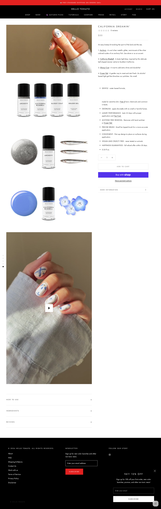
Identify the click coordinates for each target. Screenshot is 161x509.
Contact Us (12, 466)
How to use (12, 400)
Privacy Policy (13, 478)
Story (124, 15)
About (10, 453)
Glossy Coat (104, 67)
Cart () (150, 9)
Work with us (13, 470)
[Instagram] (110, 454)
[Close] (155, 471)
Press (101, 15)
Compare (88, 15)
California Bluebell (107, 59)
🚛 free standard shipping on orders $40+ (80, 3)
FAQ (134, 15)
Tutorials (74, 15)
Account (128, 9)
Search (139, 9)
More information (109, 190)
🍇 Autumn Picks (55, 15)
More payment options (123, 180)
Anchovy (103, 50)
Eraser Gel (104, 73)
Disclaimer (12, 482)
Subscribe (133, 499)
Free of (122, 101)
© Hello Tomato (17, 502)
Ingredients (12, 411)
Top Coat (117, 116)
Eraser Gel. (108, 123)
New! (38, 15)
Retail (113, 15)
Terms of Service (14, 474)
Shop (27, 15)
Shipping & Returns (15, 462)
